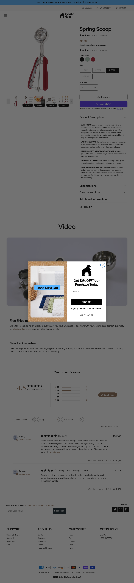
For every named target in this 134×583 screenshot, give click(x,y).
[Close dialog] (102, 265)
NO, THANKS (87, 315)
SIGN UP (87, 302)
